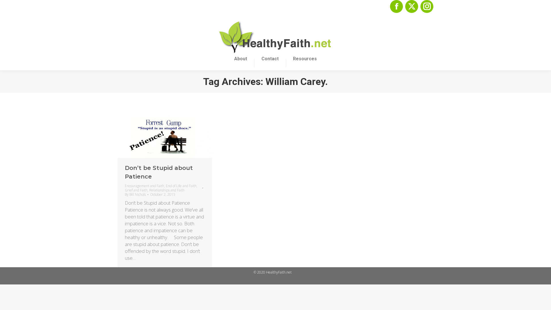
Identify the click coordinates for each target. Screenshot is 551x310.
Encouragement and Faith (144, 185)
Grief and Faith (136, 190)
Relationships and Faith (167, 190)
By (135, 194)
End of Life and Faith (181, 185)
